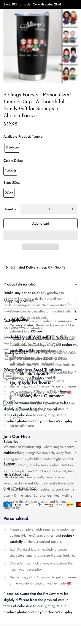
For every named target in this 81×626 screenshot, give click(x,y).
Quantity (9, 209)
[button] (40, 235)
